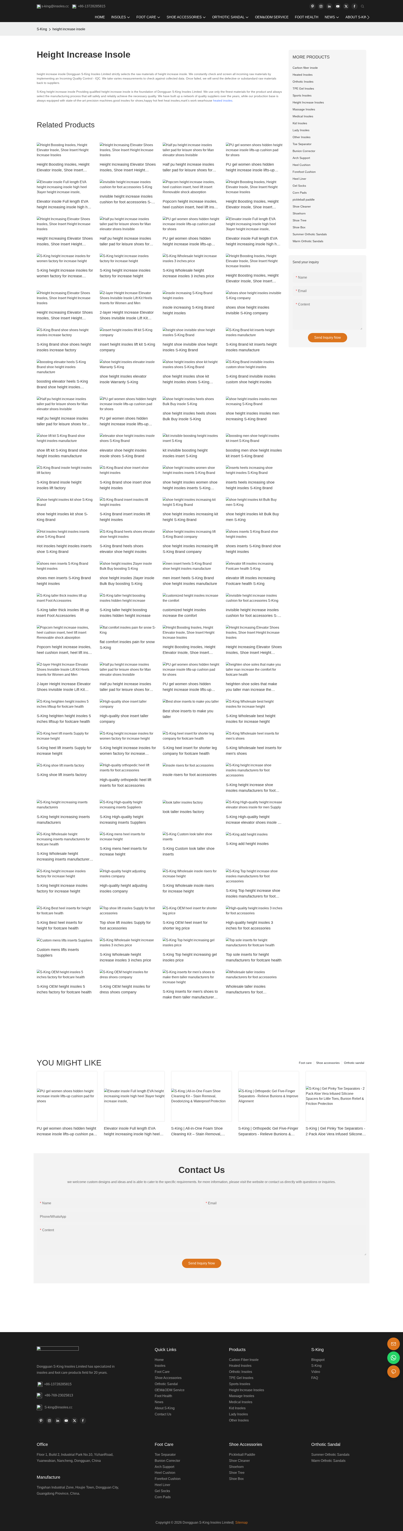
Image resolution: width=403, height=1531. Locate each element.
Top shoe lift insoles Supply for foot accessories (125, 925)
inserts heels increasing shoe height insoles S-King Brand (250, 485)
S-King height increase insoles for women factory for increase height (65, 273)
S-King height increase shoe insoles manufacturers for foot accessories (251, 788)
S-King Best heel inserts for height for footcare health (59, 925)
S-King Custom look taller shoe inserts (189, 851)
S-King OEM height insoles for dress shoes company (125, 989)
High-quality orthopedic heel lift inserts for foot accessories (125, 783)
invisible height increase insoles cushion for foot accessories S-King (126, 199)
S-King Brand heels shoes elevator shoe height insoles (123, 549)
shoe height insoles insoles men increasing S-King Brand (252, 416)
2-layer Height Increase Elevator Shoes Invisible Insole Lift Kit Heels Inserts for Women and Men (127, 315)
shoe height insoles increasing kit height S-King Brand (190, 517)
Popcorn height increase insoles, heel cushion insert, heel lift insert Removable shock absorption (191, 204)
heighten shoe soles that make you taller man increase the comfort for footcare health (251, 687)
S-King (42, 29)
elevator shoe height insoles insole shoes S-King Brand (123, 453)
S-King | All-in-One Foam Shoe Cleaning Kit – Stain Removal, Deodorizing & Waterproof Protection (197, 1131)
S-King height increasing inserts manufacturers (63, 820)
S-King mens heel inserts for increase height (123, 851)
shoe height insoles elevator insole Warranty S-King (123, 379)
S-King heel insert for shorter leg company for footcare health (190, 751)
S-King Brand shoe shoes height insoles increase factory (64, 347)
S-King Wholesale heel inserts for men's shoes (254, 751)
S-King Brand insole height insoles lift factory (59, 485)
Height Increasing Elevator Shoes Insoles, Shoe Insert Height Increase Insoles (128, 167)
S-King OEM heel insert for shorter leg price (185, 925)
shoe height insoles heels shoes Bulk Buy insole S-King (189, 416)
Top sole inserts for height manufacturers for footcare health (253, 957)
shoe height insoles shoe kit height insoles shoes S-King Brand (186, 379)
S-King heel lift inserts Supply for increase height (64, 751)
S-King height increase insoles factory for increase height (125, 273)
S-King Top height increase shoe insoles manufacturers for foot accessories (253, 893)
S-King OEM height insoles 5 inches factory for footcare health (64, 989)
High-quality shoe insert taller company (124, 719)
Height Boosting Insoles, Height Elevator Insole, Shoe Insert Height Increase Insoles (63, 167)
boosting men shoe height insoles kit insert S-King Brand (254, 453)
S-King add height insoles (247, 844)
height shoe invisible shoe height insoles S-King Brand (190, 347)
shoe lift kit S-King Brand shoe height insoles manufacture (62, 453)
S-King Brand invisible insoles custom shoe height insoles (251, 379)
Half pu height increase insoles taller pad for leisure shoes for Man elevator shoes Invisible (188, 167)
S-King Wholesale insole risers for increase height (188, 888)
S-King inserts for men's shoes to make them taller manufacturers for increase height (190, 994)
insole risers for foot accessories (190, 775)
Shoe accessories (328, 1062)
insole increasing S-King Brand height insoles (188, 310)
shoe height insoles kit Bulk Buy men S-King (252, 517)
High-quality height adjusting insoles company (123, 888)
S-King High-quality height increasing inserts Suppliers (123, 820)
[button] (368, 17)
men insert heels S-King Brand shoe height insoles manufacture (190, 581)
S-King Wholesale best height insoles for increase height (250, 719)
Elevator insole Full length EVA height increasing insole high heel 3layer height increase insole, (65, 204)
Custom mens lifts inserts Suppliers (58, 952)
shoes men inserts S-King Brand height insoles (64, 581)
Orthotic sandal (354, 1062)
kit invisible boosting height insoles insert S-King (185, 453)
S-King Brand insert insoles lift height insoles (125, 517)
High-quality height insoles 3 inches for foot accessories (249, 925)
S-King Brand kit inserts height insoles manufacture (251, 347)
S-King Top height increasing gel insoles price (190, 957)
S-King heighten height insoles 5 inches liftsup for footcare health (64, 719)
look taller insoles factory (183, 812)
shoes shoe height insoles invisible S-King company (247, 310)
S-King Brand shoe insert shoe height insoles (125, 485)
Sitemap (241, 1522)
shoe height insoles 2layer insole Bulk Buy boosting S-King (127, 581)
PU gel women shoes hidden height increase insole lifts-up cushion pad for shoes (250, 167)
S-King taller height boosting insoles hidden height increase (125, 613)
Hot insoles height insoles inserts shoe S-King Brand (64, 549)
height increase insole (68, 29)
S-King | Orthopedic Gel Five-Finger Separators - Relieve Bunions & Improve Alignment (268, 1131)
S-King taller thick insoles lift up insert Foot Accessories (63, 613)
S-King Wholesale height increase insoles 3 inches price (188, 273)
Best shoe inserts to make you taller (188, 714)
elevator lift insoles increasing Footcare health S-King (250, 581)
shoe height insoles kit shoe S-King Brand (62, 517)
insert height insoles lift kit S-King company (127, 347)
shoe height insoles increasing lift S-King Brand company (190, 549)
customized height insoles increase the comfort (184, 613)
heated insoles (222, 100)
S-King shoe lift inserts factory (62, 775)
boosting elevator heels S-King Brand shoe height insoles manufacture (62, 384)
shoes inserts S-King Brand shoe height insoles (253, 549)
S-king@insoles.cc (58, 1407)
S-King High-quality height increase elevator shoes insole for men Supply (254, 820)
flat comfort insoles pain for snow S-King (127, 645)
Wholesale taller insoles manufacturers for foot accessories (246, 989)
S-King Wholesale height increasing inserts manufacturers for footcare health (64, 856)
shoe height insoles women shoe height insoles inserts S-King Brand (190, 485)
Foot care (305, 1062)
